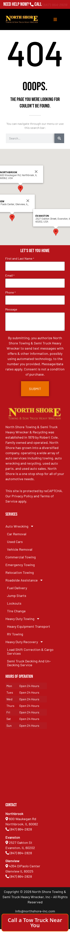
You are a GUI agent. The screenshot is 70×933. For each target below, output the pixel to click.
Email (9, 275)
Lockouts (14, 603)
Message (11, 309)
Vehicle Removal (19, 549)
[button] (12, 218)
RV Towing (15, 634)
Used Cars (15, 541)
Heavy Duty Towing (19, 619)
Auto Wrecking (16, 526)
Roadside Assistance (21, 580)
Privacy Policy (22, 496)
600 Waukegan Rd (22, 819)
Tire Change (16, 611)
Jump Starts (16, 595)
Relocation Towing (19, 572)
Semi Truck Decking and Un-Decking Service (29, 663)
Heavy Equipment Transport (28, 626)
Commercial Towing (20, 557)
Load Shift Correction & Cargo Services (30, 651)
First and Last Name (19, 258)
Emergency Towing (20, 565)
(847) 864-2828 (54, 4)
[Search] (59, 138)
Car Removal (16, 534)
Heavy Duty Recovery (21, 642)
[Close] (27, 200)
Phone (10, 292)
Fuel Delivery (17, 588)
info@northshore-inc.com (35, 911)
